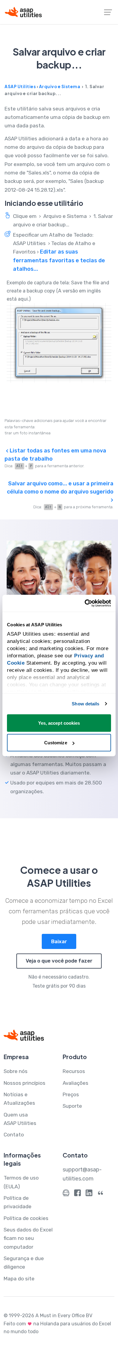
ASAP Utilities (20, 86)
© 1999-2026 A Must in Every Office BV (48, 1315)
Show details (85, 703)
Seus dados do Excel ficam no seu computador (28, 1238)
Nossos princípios (24, 1083)
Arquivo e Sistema (59, 86)
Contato (14, 1135)
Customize (55, 742)
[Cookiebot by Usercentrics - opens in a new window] (85, 603)
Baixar (59, 941)
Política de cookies (26, 1218)
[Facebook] (77, 1194)
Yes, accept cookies (59, 722)
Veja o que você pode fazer (59, 961)
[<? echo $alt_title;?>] (59, 343)
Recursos (74, 1071)
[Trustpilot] (100, 1194)
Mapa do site (19, 1279)
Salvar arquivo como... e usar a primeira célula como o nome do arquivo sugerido (60, 487)
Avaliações (75, 1083)
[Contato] (66, 1194)
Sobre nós (16, 1071)
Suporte (72, 1106)
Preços (71, 1094)
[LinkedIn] (89, 1194)
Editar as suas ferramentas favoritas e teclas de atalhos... (59, 260)
